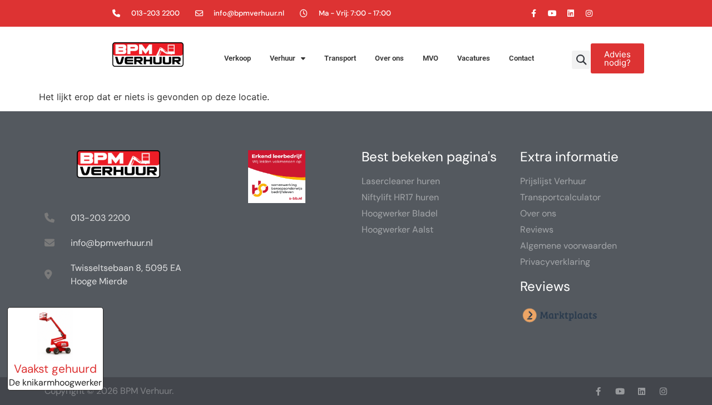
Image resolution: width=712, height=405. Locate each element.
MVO (430, 58)
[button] (581, 60)
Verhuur (282, 58)
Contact (521, 58)
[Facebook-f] (534, 13)
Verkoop (237, 58)
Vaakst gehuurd (55, 368)
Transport (340, 58)
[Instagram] (589, 13)
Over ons (389, 58)
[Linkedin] (570, 13)
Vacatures (473, 58)
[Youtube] (552, 13)
